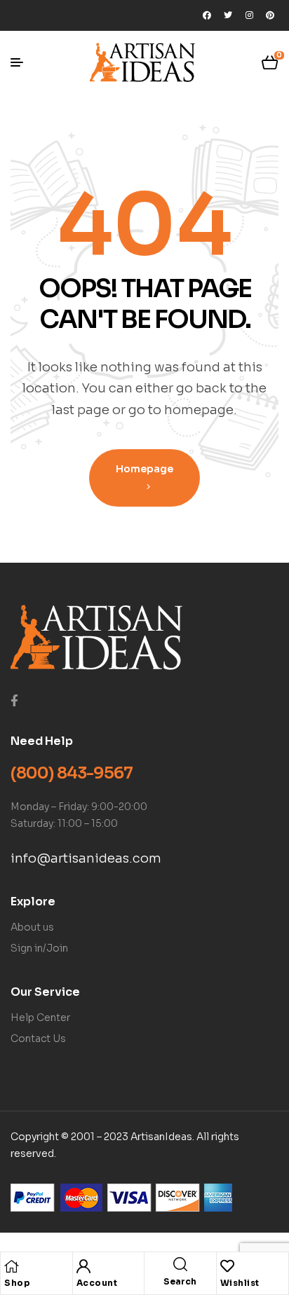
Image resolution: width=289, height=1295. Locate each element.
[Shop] (11, 1266)
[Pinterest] (270, 15)
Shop (17, 1282)
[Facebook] (207, 15)
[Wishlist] (227, 1266)
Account (97, 1282)
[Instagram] (249, 15)
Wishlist (240, 1282)
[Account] (83, 1266)
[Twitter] (228, 15)
